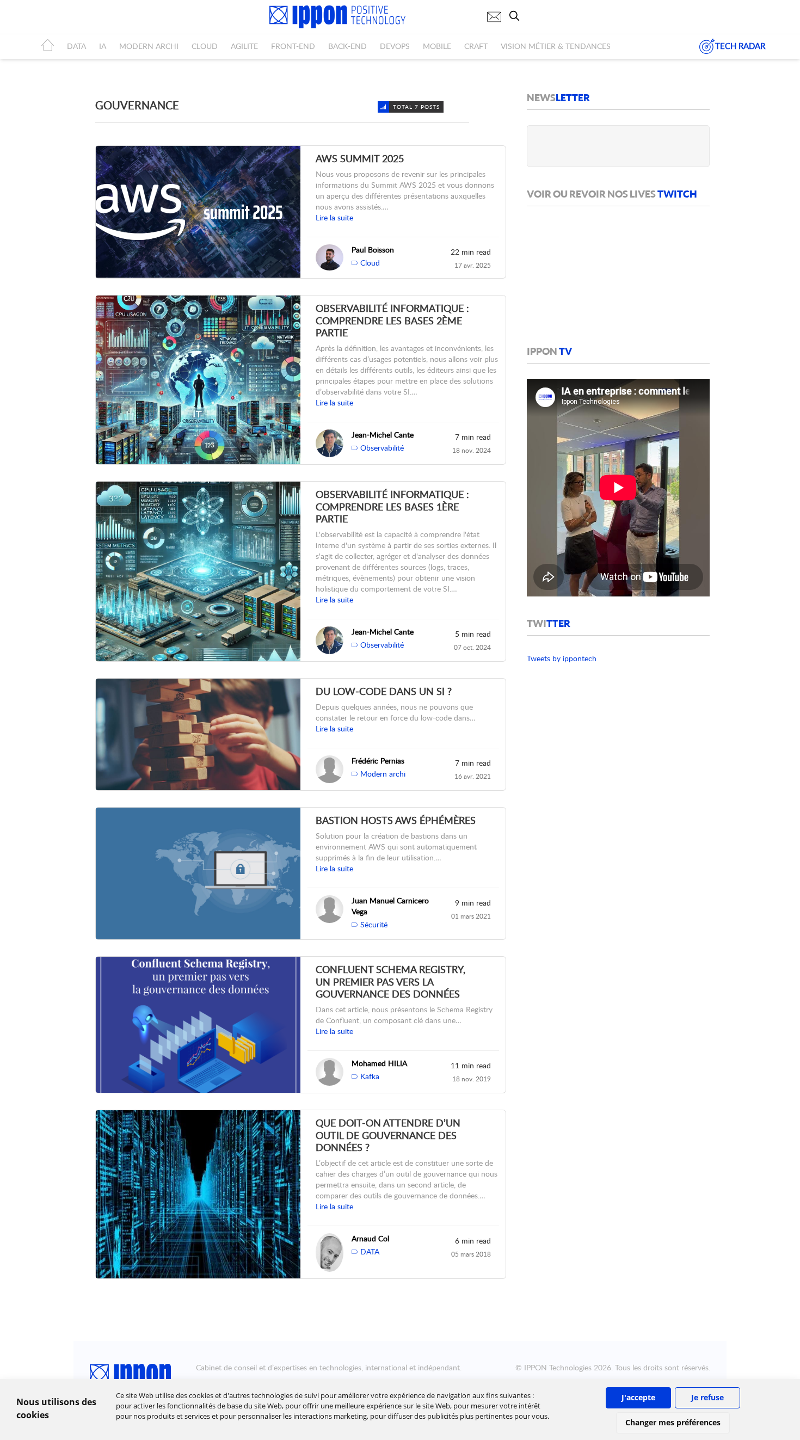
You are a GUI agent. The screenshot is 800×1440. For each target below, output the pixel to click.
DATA (76, 46)
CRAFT (476, 46)
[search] (517, 15)
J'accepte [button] (638, 1397)
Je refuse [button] (707, 1397)
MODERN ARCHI (149, 46)
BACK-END (347, 46)
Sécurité (373, 924)
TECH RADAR (740, 45)
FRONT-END (293, 46)
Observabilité (382, 447)
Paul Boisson (373, 249)
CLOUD (205, 46)
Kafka (369, 1076)
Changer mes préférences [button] (673, 1422)
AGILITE (244, 46)
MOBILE (437, 46)
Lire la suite (334, 217)
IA (102, 46)
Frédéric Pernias (378, 760)
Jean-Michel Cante (383, 434)
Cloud (370, 262)
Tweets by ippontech (561, 658)
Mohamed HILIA (379, 1063)
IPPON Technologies (558, 1367)
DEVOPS (395, 46)
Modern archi (382, 773)
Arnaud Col (370, 1238)
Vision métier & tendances (556, 46)
